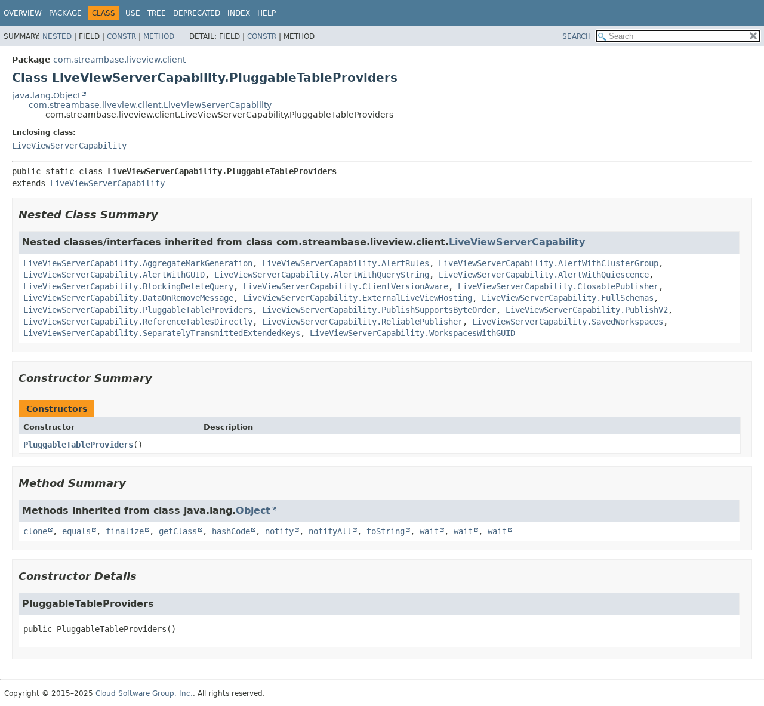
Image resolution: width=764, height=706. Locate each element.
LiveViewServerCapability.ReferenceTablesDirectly (137, 321)
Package (65, 13)
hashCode (231, 531)
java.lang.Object (46, 95)
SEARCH (576, 36)
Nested (57, 36)
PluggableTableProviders (78, 444)
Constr (121, 36)
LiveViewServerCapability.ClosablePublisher (558, 286)
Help (266, 13)
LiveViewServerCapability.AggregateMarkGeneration (137, 263)
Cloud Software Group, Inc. (144, 693)
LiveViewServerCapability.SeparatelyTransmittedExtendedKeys (161, 333)
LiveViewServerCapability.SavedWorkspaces (567, 321)
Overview (23, 13)
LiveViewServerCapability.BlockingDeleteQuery (128, 286)
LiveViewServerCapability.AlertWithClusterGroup (548, 263)
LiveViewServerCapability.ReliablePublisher (362, 321)
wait (429, 531)
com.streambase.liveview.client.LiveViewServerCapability (150, 105)
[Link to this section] (166, 214)
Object (253, 510)
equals (76, 531)
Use (132, 13)
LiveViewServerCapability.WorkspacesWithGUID (412, 333)
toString (385, 531)
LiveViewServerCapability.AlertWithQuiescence (544, 274)
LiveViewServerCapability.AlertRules (345, 263)
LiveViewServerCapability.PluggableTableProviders (137, 310)
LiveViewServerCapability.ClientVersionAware (345, 286)
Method (158, 36)
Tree (156, 13)
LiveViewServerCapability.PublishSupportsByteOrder (379, 310)
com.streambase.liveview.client (119, 59)
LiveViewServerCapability (69, 145)
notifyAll (330, 531)
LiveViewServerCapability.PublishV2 (587, 310)
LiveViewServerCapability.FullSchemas (568, 298)
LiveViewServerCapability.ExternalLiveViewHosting (357, 298)
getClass (178, 531)
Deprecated (196, 13)
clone (35, 531)
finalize (125, 531)
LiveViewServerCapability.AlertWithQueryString (321, 274)
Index (238, 13)
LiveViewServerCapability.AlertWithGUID (114, 274)
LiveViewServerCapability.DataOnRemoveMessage (128, 298)
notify (279, 531)
